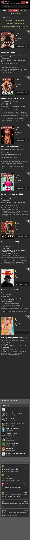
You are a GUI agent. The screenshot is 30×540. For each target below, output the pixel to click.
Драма (3, 62)
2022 (10, 57)
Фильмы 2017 (8, 346)
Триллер (3, 299)
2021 (10, 294)
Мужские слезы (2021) (9, 290)
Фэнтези (16, 108)
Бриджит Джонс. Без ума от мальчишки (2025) (15, 498)
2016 (10, 342)
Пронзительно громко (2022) (12, 98)
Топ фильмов (13, 10)
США (7, 58)
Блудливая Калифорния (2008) (13, 146)
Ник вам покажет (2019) (10, 242)
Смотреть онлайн (21, 46)
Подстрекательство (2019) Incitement (14, 507)
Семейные (12, 251)
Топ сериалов (24, 10)
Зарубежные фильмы (18, 298)
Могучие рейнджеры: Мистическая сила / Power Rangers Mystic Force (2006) (15, 489)
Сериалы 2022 (9, 60)
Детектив (21, 108)
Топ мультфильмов (15, 13)
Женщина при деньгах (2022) (12, 194)
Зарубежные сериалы (19, 60)
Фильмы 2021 (8, 298)
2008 (10, 151)
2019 (10, 246)
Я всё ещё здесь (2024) (10, 516)
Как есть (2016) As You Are (11, 480)
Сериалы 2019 (9, 250)
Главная (4, 10)
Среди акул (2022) (8, 52)
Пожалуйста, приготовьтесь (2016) (14, 338)
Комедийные (9, 108)
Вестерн (13, 299)
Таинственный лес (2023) (11, 471)
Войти (23, 2)
